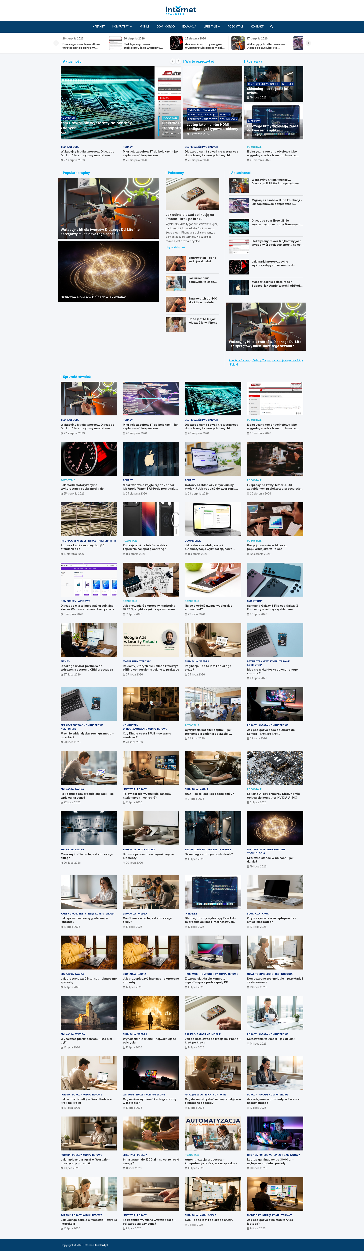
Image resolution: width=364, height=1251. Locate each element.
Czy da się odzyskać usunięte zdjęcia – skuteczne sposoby (213, 1101)
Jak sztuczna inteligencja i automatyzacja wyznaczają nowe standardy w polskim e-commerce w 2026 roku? (211, 550)
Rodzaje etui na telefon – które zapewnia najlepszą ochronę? (145, 547)
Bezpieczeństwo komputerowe (268, 661)
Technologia (228, 119)
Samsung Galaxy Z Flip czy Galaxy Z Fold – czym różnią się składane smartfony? (272, 609)
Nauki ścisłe (207, 1215)
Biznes (65, 661)
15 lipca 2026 (72, 1047)
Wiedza (204, 661)
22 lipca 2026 (196, 738)
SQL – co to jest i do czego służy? (209, 1220)
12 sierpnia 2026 (74, 553)
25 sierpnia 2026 (83, 133)
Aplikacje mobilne (197, 1034)
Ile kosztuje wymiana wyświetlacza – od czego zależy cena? (149, 1221)
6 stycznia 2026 (200, 133)
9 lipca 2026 (133, 1228)
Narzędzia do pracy (198, 1094)
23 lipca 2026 (72, 742)
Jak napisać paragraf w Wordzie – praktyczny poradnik (85, 1161)
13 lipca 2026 (72, 1107)
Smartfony (255, 601)
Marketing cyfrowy (137, 661)
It (115, 540)
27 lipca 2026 (72, 674)
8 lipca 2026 (258, 1228)
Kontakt (257, 26)
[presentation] (56, 43)
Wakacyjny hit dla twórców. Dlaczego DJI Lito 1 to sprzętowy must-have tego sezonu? (157, 49)
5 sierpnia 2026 (73, 614)
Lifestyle (210, 26)
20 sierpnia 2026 (260, 493)
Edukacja (189, 26)
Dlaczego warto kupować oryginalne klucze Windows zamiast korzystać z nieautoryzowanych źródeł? (87, 609)
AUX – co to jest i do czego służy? (209, 794)
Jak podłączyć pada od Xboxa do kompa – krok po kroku (271, 731)
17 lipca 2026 (258, 134)
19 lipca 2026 (258, 97)
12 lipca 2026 (196, 1107)
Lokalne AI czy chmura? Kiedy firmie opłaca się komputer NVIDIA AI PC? (273, 795)
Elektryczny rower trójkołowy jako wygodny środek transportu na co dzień (272, 155)
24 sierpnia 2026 (136, 493)
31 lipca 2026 (134, 614)
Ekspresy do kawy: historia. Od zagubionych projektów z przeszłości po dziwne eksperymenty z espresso (274, 488)
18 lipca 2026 (72, 926)
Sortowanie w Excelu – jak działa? (271, 1039)
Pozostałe (235, 26)
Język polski (146, 849)
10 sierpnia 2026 (260, 553)
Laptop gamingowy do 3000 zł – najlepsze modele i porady (270, 1161)
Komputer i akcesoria (202, 109)
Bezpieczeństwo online (263, 84)
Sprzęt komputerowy (100, 913)
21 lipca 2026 (134, 802)
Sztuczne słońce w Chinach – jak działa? (93, 297)
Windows (84, 601)
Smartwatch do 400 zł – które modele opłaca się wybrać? (202, 302)
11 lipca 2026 (71, 1168)
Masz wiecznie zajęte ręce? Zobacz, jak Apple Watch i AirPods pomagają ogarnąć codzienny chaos (277, 287)
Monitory (254, 1215)
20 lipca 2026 (72, 862)
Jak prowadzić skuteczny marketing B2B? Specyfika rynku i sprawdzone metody (149, 609)
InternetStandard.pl (96, 1245)
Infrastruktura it (99, 540)
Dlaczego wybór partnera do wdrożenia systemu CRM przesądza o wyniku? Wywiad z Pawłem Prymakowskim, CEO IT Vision (88, 671)
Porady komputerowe (202, 119)
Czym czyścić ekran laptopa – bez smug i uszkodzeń (271, 920)
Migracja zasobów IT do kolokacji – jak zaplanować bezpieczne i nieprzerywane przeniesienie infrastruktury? (150, 157)
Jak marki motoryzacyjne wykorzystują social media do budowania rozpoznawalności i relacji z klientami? (274, 267)
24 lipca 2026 (196, 674)
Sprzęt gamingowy (287, 1154)
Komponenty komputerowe (219, 974)
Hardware (191, 974)
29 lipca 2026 (196, 614)
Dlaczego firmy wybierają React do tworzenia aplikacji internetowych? (272, 130)
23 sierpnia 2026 (198, 493)
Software (219, 1094)
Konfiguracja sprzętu (202, 114)
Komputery (120, 26)
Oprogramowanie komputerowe (145, 728)
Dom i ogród (166, 26)
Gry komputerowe (259, 1154)
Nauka (79, 789)
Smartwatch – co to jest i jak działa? (202, 259)
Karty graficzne (72, 913)
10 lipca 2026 (196, 1168)
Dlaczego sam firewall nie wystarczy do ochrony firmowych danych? (278, 47)
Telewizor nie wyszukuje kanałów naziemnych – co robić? (147, 795)
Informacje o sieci (73, 540)
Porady (225, 114)
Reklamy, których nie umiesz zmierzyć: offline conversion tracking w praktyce (151, 667)
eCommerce (193, 540)
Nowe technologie (260, 974)
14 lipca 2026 (196, 1047)
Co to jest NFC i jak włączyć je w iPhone (202, 321)
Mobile (144, 26)
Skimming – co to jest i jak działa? (209, 854)
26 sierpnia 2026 (136, 160)
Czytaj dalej (173, 247)
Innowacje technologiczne (266, 849)
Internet (98, 26)
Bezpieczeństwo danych (201, 146)
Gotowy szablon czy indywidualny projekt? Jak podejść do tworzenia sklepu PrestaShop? (210, 488)
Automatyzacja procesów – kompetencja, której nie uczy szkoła (211, 1161)
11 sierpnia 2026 (136, 553)
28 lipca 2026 (258, 614)
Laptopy (128, 1094)
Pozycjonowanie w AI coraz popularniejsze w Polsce (267, 547)
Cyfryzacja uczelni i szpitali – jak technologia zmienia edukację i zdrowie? (208, 733)
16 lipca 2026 (196, 987)
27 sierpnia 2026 (74, 160)
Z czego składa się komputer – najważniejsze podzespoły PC (207, 980)
